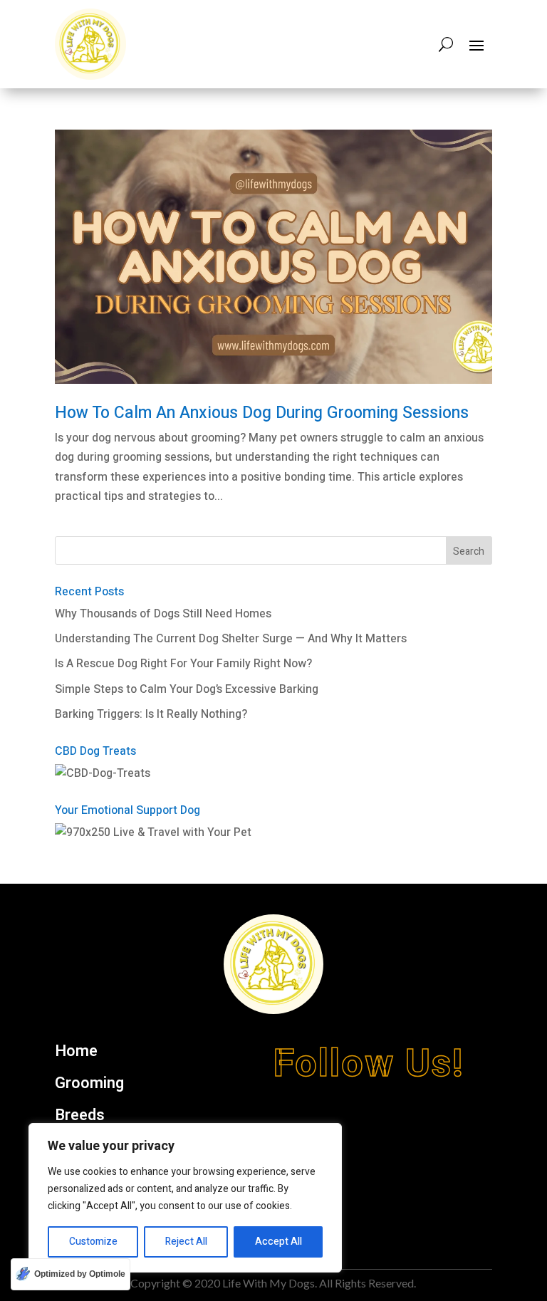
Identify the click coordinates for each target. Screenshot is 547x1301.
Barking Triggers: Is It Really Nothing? (151, 714)
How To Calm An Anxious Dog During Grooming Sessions (262, 413)
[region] (185, 1198)
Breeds (80, 1116)
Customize (93, 1241)
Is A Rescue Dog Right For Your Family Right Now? (183, 663)
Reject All (186, 1241)
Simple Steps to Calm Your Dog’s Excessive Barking (186, 689)
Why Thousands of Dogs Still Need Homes (163, 613)
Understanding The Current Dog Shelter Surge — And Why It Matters (231, 638)
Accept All (278, 1241)
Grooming (89, 1083)
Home (76, 1051)
